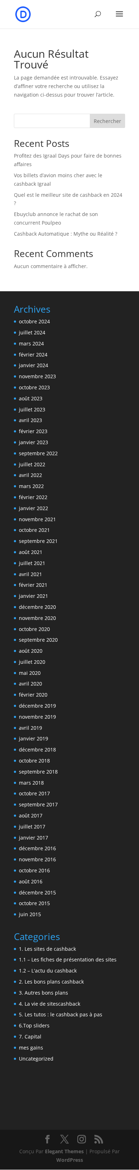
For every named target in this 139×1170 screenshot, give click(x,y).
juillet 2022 (32, 464)
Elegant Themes (64, 1151)
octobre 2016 (34, 870)
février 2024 (33, 354)
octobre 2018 (34, 760)
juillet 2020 (32, 661)
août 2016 (30, 881)
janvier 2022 (33, 508)
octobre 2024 (34, 321)
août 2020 (30, 650)
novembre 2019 (37, 716)
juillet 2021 (32, 563)
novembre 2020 (37, 618)
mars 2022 (31, 486)
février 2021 (33, 584)
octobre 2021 (34, 530)
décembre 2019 (37, 705)
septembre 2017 (38, 804)
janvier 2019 (33, 738)
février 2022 (33, 497)
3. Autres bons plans (43, 992)
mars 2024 (31, 343)
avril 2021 (30, 574)
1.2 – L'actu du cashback (48, 970)
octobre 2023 (34, 387)
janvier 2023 (33, 442)
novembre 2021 (37, 519)
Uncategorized (36, 1058)
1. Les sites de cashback (47, 948)
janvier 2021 (33, 595)
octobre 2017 (34, 793)
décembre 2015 (37, 892)
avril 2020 (30, 683)
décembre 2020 (37, 607)
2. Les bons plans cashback (51, 981)
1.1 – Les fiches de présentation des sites (68, 959)
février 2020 (33, 694)
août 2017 (30, 815)
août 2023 (30, 398)
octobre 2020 (34, 629)
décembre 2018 (37, 749)
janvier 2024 (33, 365)
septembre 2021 (38, 541)
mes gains (31, 1047)
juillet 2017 (32, 826)
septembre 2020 (38, 639)
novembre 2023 (37, 376)
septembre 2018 (38, 771)
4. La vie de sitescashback (49, 1003)
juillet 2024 (32, 332)
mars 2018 (31, 782)
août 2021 (30, 552)
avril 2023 (30, 420)
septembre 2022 (38, 453)
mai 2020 (30, 672)
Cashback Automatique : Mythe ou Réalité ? (65, 233)
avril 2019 (30, 727)
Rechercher (107, 121)
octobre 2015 (34, 903)
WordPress (69, 1159)
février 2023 (33, 431)
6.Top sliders (34, 1025)
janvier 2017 (33, 837)
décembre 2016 (37, 848)
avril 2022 (30, 475)
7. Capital (30, 1036)
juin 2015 (30, 914)
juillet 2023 (32, 409)
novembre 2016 (37, 859)
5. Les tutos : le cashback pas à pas (60, 1014)
